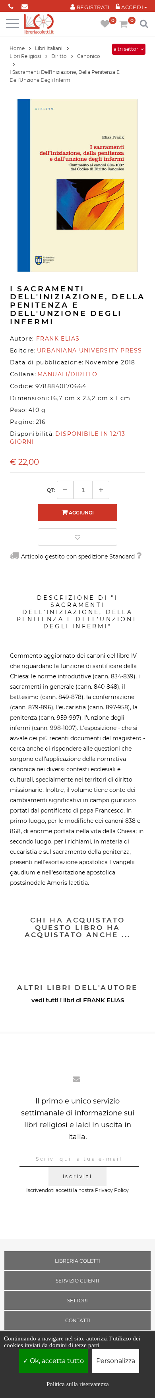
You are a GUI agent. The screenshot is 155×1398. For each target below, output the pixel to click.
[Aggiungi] (101, 490)
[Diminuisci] (65, 490)
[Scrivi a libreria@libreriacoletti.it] (24, 5)
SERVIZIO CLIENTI (77, 1281)
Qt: (51, 490)
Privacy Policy (112, 1190)
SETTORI (77, 1301)
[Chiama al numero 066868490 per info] (10, 5)
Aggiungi (81, 513)
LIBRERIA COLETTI (77, 1261)
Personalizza (115, 1361)
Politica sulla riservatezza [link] (77, 1384)
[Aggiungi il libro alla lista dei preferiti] (77, 537)
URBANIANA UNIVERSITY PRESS (89, 350)
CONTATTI (77, 1320)
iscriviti (77, 1176)
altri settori (127, 49)
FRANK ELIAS (103, 1000)
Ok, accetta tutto (56, 1361)
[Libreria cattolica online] (39, 24)
